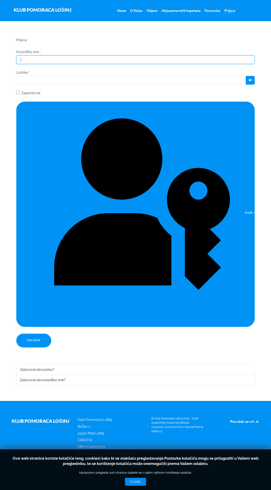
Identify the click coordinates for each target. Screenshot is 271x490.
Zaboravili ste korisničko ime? (42, 380)
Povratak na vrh (242, 421)
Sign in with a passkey (249, 213)
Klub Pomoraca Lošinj (42, 10)
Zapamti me (30, 93)
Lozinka (23, 72)
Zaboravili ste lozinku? (37, 370)
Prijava (33, 340)
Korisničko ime (28, 52)
